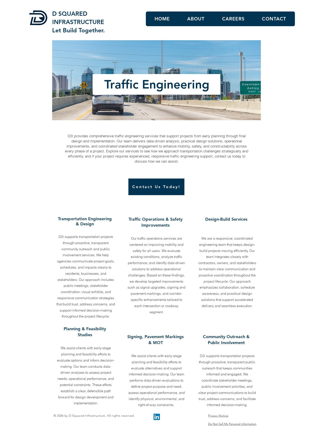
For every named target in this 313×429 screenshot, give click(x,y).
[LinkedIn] (157, 417)
